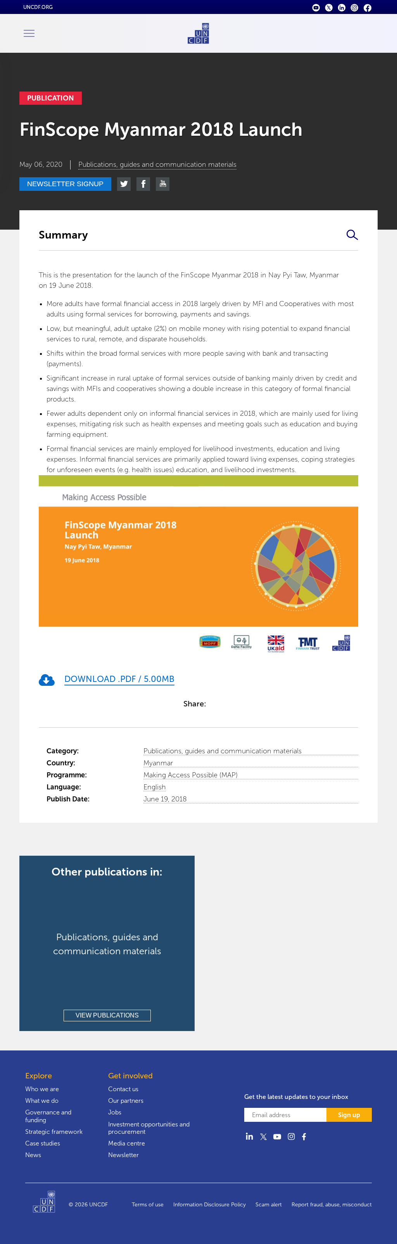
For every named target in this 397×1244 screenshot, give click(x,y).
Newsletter (123, 1155)
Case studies (42, 1143)
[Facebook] (367, 7)
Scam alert (268, 1205)
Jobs (114, 1112)
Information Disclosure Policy (209, 1205)
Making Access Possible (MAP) (190, 775)
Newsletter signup (65, 184)
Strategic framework (54, 1131)
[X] (329, 7)
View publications (107, 1015)
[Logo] (51, 1205)
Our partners (125, 1100)
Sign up (349, 1115)
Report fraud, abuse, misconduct (332, 1205)
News (33, 1155)
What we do (42, 1100)
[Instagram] (354, 7)
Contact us (123, 1089)
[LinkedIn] (341, 7)
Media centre (126, 1143)
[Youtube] (316, 7)
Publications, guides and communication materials (222, 751)
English (154, 787)
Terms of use (148, 1205)
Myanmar (158, 763)
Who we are (42, 1089)
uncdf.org (38, 7)
